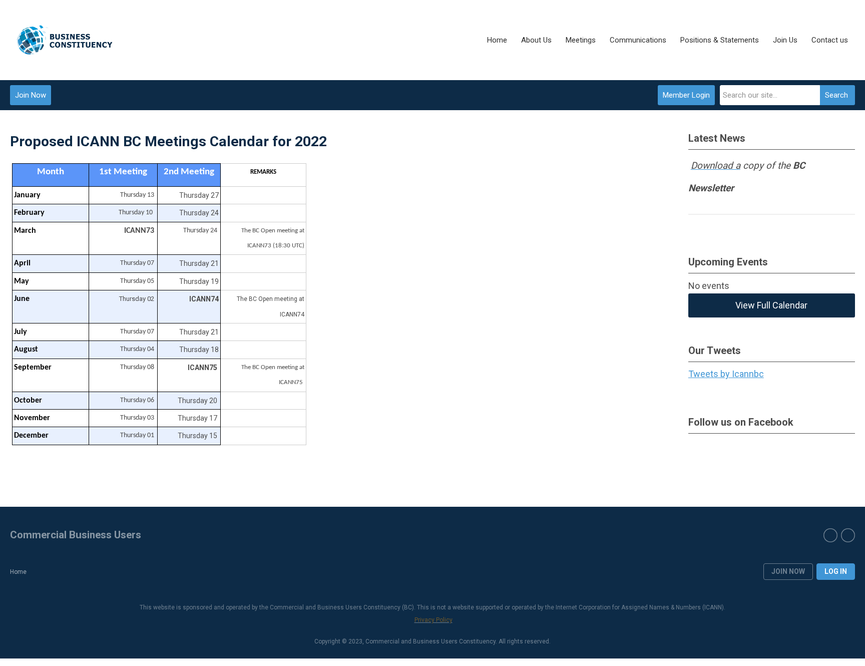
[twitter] (830, 535)
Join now (788, 571)
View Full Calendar (771, 305)
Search (836, 95)
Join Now (30, 95)
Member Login (686, 95)
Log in (835, 571)
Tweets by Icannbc (726, 374)
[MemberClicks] (65, 40)
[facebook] (848, 535)
